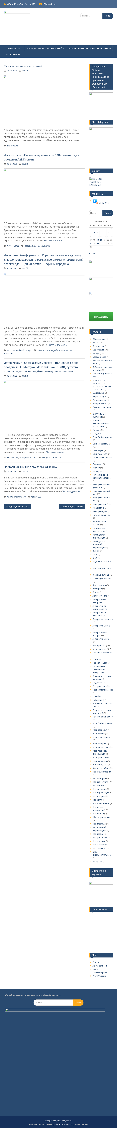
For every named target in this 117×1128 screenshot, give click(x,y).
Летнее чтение (100, 595)
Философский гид (101, 768)
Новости (97, 659)
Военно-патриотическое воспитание (101, 423)
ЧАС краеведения (101, 803)
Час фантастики (100, 837)
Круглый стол (99, 585)
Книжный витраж (101, 574)
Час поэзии (98, 834)
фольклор (8, 353)
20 (101, 240)
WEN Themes (81, 1124)
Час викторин (99, 778)
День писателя (100, 454)
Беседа (96, 353)
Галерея (97, 430)
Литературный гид (101, 625)
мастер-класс (99, 645)
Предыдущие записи (17, 506)
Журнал (96, 467)
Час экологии (99, 841)
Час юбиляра (13, 245)
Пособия (97, 696)
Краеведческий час (102, 578)
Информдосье (99, 504)
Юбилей (46, 245)
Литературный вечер (103, 619)
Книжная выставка (16, 496)
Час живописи (99, 785)
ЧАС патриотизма (101, 817)
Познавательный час (103, 689)
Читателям (11, 54)
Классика (29, 245)
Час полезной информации (19, 350)
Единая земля (44, 350)
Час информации (101, 792)
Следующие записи (72, 506)
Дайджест (97, 433)
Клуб (95, 558)
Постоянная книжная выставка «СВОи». (31, 467)
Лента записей (100, 965)
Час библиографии (102, 771)
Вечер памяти (99, 400)
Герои (34, 496)
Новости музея (100, 662)
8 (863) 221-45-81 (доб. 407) (20, 4)
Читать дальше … (54, 240)
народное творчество (62, 350)
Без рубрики (12, 145)
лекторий (97, 588)
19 (98, 240)
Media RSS (104, 203)
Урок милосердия (101, 747)
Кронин (37, 245)
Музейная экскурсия (102, 652)
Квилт (95, 554)
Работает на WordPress (40, 1124)
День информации (101, 443)
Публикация (98, 700)
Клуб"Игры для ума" (102, 561)
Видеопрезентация (102, 407)
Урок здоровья (100, 729)
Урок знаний (99, 733)
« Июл (92, 253)
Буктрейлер (98, 392)
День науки (98, 450)
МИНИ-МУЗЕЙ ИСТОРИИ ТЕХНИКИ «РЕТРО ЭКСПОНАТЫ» (77, 48)
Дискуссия (97, 464)
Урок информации (101, 737)
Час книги (97, 799)
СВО (39, 496)
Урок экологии (100, 761)
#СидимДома (99, 339)
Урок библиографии (102, 723)
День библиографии (102, 437)
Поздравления (100, 686)
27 (101, 243)
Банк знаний (98, 346)
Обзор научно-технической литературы (100, 669)
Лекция (96, 592)
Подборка (97, 682)
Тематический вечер (103, 716)
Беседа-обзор (99, 357)
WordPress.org (99, 976)
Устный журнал (100, 764)
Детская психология (102, 457)
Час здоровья (99, 789)
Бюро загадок (99, 396)
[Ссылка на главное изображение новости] (95, 203)
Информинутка (100, 511)
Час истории (99, 796)
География (47, 457)
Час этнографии (100, 844)
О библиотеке (13, 48)
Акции (95, 342)
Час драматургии (101, 782)
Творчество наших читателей (23, 66)
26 (98, 243)
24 (91, 243)
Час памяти (98, 813)
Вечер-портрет (100, 403)
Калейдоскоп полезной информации (99, 544)
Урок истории (99, 743)
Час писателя (99, 823)
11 (94, 236)
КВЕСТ (96, 551)
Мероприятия (34, 48)
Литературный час (101, 639)
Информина (98, 507)
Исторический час (28, 457)
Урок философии (101, 757)
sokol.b (25, 70)
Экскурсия (97, 861)
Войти (96, 962)
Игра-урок (97, 471)
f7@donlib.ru (49, 4)
